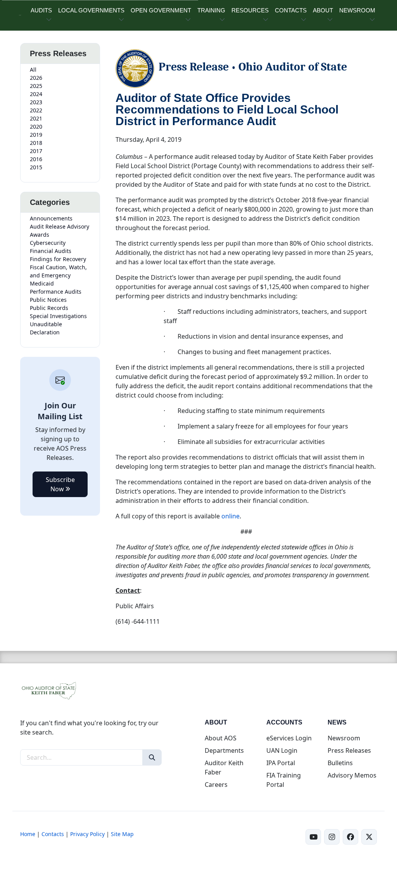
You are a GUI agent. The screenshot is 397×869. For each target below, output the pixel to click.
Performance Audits (55, 291)
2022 (36, 110)
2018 (36, 142)
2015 (36, 167)
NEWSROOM (357, 10)
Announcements (51, 218)
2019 (36, 134)
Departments (224, 750)
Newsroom (344, 738)
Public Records (49, 307)
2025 (36, 85)
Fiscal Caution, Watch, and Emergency (58, 271)
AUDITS (41, 10)
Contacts (52, 834)
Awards (39, 234)
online (230, 516)
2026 (36, 77)
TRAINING (211, 10)
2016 (36, 159)
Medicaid (42, 283)
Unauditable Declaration (46, 328)
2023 (36, 102)
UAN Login (281, 750)
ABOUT (323, 10)
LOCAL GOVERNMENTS (91, 10)
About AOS (220, 738)
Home (27, 834)
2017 (36, 151)
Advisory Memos (352, 775)
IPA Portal (280, 763)
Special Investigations (58, 316)
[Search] (152, 757)
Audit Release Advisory (59, 226)
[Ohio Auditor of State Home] (20, 15)
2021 (36, 118)
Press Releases (349, 750)
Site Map (122, 834)
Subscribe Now (60, 484)
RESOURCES (250, 10)
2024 (36, 94)
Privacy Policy (87, 834)
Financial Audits (50, 251)
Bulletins (340, 763)
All (33, 69)
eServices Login (289, 738)
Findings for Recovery (58, 259)
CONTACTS (291, 10)
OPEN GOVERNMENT (161, 10)
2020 (36, 126)
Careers (216, 784)
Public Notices (48, 299)
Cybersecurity (48, 242)
